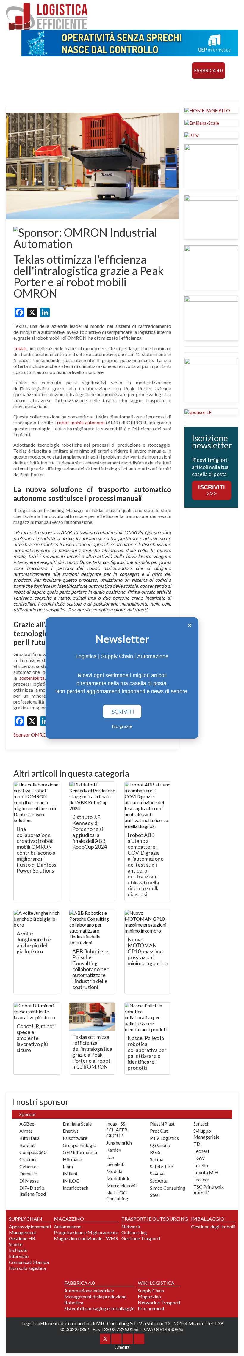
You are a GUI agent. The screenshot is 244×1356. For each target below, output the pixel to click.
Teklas (20, 348)
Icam (68, 1166)
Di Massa (29, 1180)
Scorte (15, 1244)
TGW (199, 1158)
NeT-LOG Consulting (117, 1195)
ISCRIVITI (122, 711)
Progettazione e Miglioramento (86, 1232)
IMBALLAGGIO (207, 1218)
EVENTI (34, 86)
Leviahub (115, 1164)
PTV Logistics (164, 1138)
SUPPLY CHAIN (41, 70)
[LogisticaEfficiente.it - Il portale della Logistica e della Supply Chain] (46, 16)
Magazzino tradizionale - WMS (86, 1238)
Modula (114, 1171)
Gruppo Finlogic (79, 1145)
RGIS (155, 1152)
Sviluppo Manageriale (206, 1134)
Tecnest (201, 1151)
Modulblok (117, 1178)
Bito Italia (29, 1138)
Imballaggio (174, 70)
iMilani (70, 1173)
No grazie (122, 726)
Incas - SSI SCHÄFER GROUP (116, 1129)
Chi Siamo (121, 86)
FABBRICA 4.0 (208, 70)
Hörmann (72, 1159)
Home (15, 70)
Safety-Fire (161, 1166)
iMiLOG (71, 1180)
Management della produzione (95, 1296)
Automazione (67, 1226)
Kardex (113, 1150)
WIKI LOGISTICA (63, 86)
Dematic (28, 1173)
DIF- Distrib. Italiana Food (32, 1191)
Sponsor (95, 86)
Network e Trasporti (159, 1302)
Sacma (156, 1159)
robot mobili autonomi (80, 422)
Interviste (19, 1256)
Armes (26, 1131)
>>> (211, 490)
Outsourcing (134, 1232)
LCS (110, 1157)
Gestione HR (22, 1238)
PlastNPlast (162, 1123)
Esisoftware (75, 1138)
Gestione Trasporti (140, 1238)
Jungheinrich (119, 1142)
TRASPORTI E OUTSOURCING (124, 70)
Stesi (155, 1195)
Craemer (28, 1159)
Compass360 (32, 1152)
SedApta (159, 1180)
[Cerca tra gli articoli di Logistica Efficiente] (145, 87)
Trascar (201, 1179)
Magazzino (149, 1296)
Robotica (73, 1302)
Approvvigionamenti (30, 1226)
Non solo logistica (27, 1268)
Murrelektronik (122, 1185)
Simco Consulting (167, 1188)
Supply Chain (151, 1290)
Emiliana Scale (77, 1123)
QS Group (160, 1145)
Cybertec (29, 1166)
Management (22, 1232)
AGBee (26, 1123)
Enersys (71, 1131)
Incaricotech (75, 1188)
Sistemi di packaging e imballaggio (99, 1308)
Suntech (201, 1123)
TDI (197, 1144)
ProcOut (159, 1131)
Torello (200, 1165)
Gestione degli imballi (213, 1226)
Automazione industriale (89, 1290)
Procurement (151, 1308)
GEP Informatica (80, 1152)
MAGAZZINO (74, 70)
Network (130, 1226)
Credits (122, 1347)
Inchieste (18, 1250)
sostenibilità (32, 678)
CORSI (14, 86)
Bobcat (27, 1145)
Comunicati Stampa (29, 1262)
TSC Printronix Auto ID (208, 1189)
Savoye (157, 1173)
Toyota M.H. (206, 1172)
